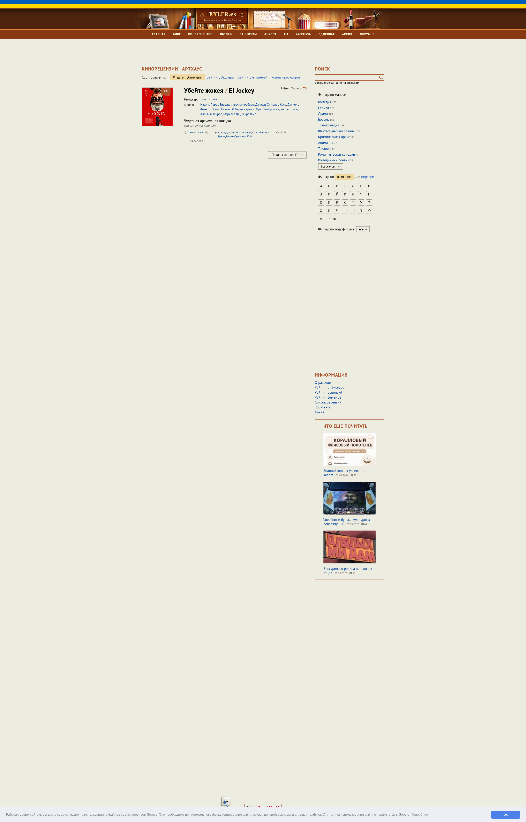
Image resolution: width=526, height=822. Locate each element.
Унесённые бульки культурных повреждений (346, 521)
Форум (366, 34)
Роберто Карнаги (243, 109)
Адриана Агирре (211, 114)
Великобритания (236, 136)
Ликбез (270, 34)
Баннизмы (248, 34)
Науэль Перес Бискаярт (215, 104)
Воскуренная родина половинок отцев (347, 570)
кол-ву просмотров (286, 77)
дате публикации (190, 77)
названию (344, 177)
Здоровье (327, 34)
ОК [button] (506, 814)
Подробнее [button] (419, 814)
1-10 (332, 219)
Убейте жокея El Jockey (219, 90)
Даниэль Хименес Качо (270, 104)
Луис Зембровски (267, 109)
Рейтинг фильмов (328, 397)
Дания (221, 136)
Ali (286, 34)
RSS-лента (322, 407)
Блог (177, 34)
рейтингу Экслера (220, 77)
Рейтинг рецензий (328, 392)
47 (365, 524)
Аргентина (234, 132)
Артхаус (222, 132)
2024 (249, 136)
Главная (159, 34)
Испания (246, 132)
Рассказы (303, 34)
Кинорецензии (200, 34)
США (255, 132)
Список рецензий (328, 402)
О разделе (323, 382)
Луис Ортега (208, 99)
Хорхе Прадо (289, 109)
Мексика (264, 132)
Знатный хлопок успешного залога (344, 472)
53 (354, 475)
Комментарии (197, 132)
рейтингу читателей (253, 77)
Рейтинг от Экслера (329, 387)
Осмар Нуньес (221, 109)
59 (353, 573)
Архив (347, 34)
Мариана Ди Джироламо (239, 114)
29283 (282, 132)
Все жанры (328, 166)
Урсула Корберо (243, 104)
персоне (367, 177)
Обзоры (226, 34)
